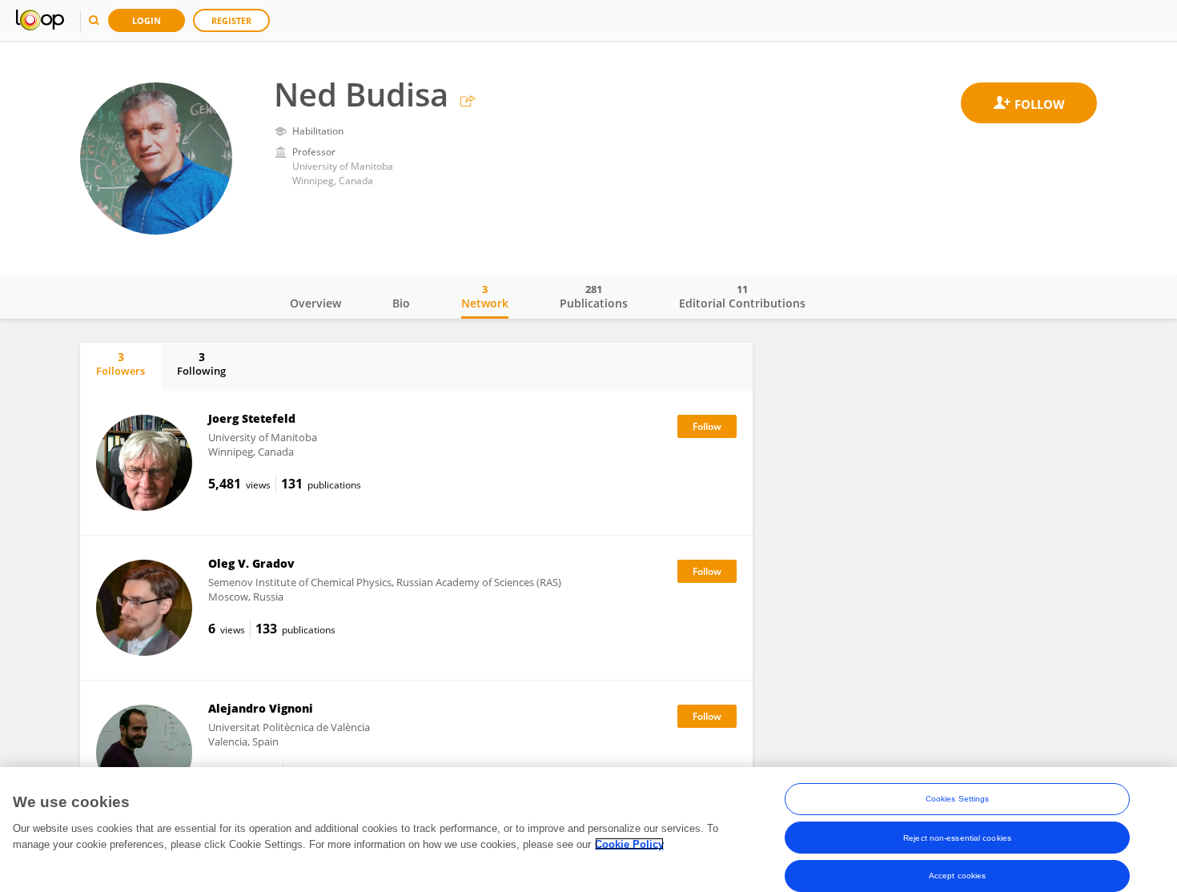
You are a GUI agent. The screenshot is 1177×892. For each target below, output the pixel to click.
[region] (588, 829)
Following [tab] (201, 363)
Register (231, 20)
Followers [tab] (120, 363)
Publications (594, 296)
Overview (315, 303)
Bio (401, 303)
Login (146, 20)
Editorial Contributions (742, 296)
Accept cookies (957, 875)
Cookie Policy (629, 844)
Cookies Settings (958, 798)
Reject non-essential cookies (957, 837)
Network (484, 296)
